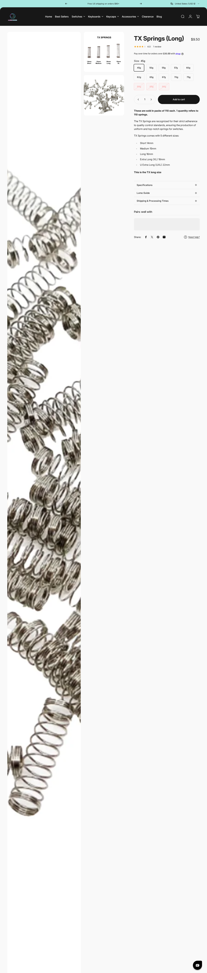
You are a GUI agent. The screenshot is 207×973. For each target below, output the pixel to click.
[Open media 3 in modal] (104, 95)
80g (139, 86)
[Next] (140, 3)
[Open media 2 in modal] (104, 52)
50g (151, 67)
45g (139, 67)
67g (164, 77)
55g (164, 67)
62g (139, 77)
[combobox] (185, 3)
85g (152, 86)
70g (176, 77)
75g (188, 77)
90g (164, 86)
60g (188, 67)
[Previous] (66, 3)
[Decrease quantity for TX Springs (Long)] (137, 99)
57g (176, 67)
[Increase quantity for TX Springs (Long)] (151, 99)
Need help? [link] (194, 237)
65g (152, 77)
